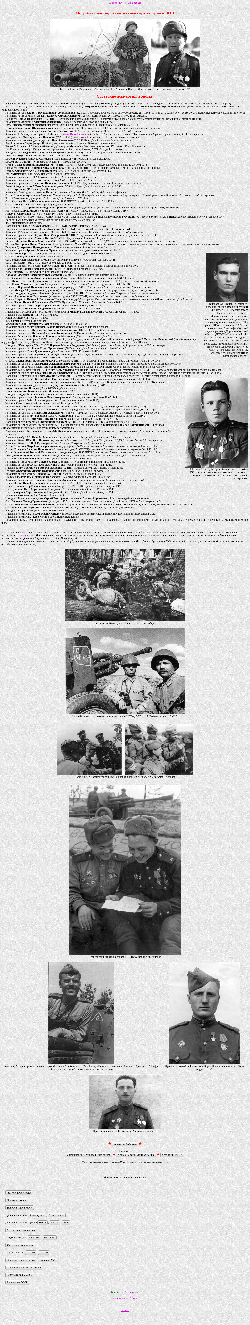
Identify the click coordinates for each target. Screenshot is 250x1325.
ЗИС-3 (42, 1222)
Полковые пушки (16, 1200)
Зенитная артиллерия (19, 1207)
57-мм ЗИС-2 (56, 1215)
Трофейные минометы (20, 1245)
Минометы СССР (17, 1282)
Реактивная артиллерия (21, 1260)
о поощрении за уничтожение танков (88, 1154)
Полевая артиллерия (19, 1192)
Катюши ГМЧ (48, 1260)
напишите (24, 535)
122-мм (30, 1252)
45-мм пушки (37, 1215)
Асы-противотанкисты (21, 1230)
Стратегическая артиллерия (24, 1267)
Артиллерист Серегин (125, 1298)
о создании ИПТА (172, 1154)
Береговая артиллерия (19, 1274)
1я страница (131, 1291)
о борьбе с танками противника (136, 1154)
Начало (125, 1310)
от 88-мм (49, 1237)
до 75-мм (34, 1237)
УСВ (66, 1222)
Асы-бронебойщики (125, 1144)
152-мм (43, 1252)
